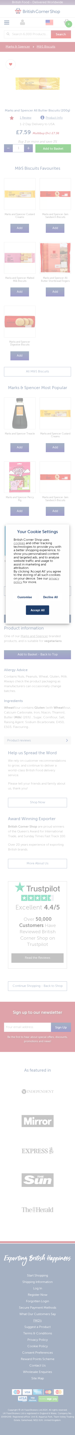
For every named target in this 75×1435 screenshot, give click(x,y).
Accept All (38, 610)
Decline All (50, 597)
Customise (24, 597)
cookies (19, 543)
